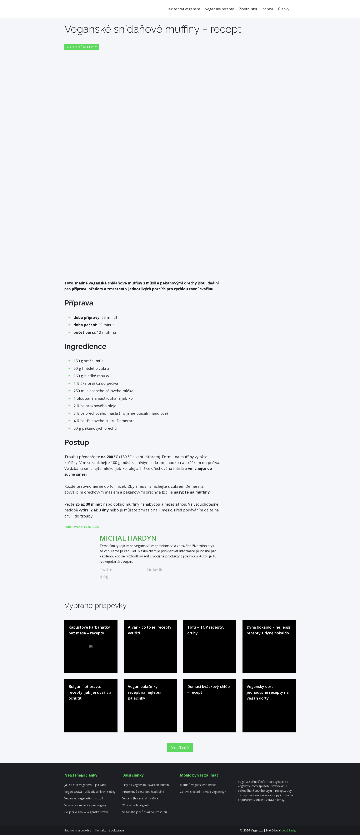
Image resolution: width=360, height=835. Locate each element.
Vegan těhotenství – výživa (140, 798)
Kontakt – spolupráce (109, 830)
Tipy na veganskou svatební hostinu (146, 785)
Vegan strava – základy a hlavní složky (89, 792)
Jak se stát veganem (184, 8)
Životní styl (248, 8)
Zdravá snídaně (190, 792)
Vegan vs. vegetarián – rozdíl (83, 798)
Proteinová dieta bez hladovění (143, 792)
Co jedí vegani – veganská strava (86, 812)
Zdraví (267, 8)
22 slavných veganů (135, 805)
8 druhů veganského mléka (198, 785)
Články (283, 8)
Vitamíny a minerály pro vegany (85, 805)
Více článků (180, 747)
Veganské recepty (219, 8)
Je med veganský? (214, 792)
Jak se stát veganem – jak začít (85, 785)
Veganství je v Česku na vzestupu (144, 812)
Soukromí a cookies (77, 830)
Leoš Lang (288, 830)
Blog (104, 576)
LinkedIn (155, 569)
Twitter (107, 569)
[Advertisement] (180, 81)
